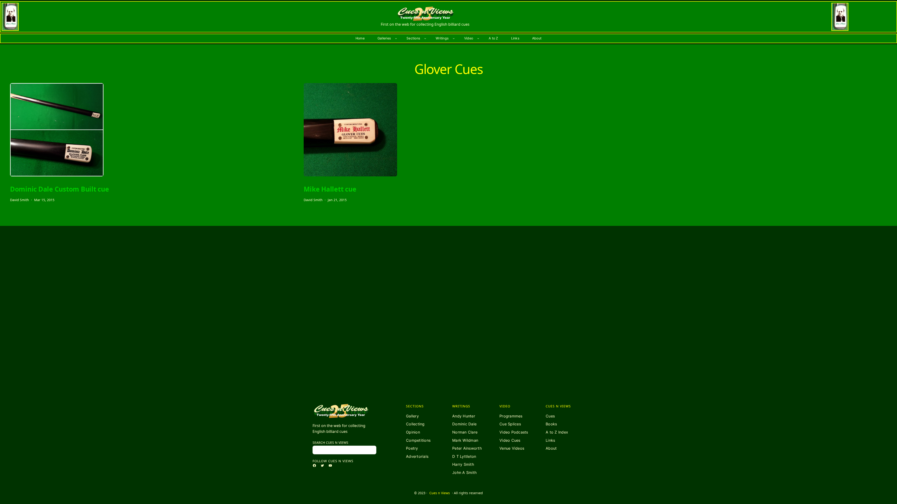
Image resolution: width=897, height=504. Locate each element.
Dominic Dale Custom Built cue (59, 189)
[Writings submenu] (454, 38)
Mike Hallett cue (330, 189)
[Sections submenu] (425, 38)
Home (360, 38)
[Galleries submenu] (396, 38)
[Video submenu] (478, 38)
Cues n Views (439, 493)
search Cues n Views (330, 442)
